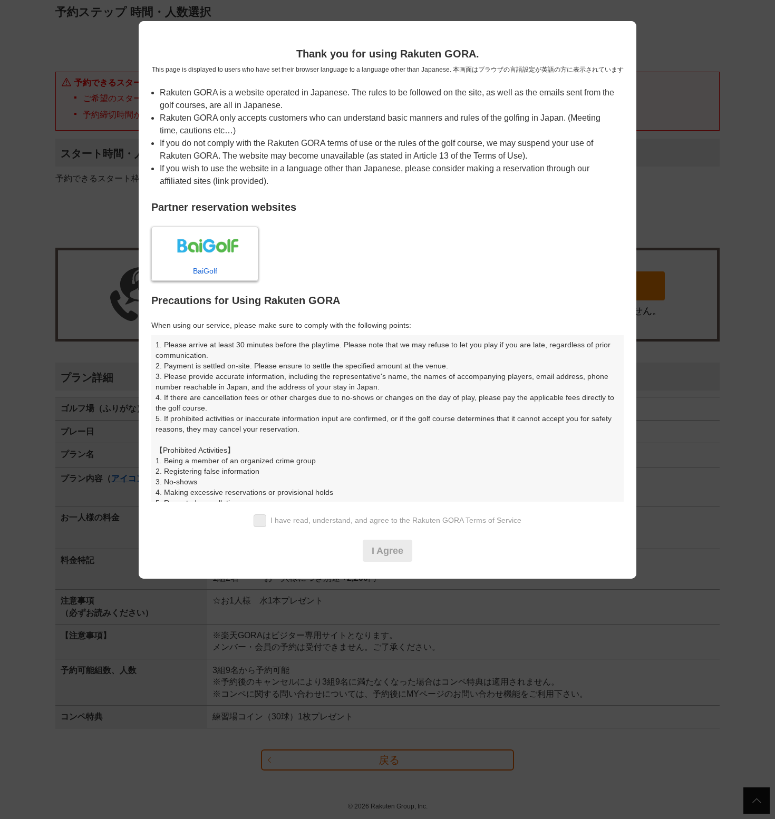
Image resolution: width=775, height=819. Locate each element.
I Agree (387, 550)
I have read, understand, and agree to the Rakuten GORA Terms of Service (395, 520)
